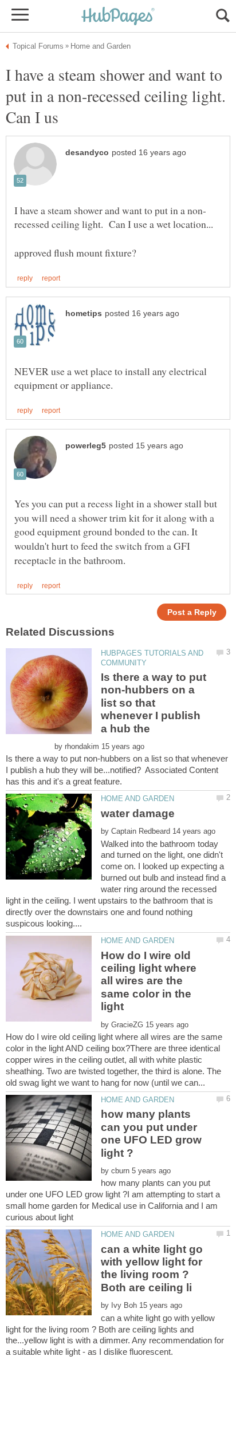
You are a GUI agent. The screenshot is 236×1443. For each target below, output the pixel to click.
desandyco (87, 152)
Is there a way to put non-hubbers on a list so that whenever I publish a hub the (153, 703)
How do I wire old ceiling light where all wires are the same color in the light (148, 981)
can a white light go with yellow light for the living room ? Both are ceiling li (152, 1268)
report (51, 278)
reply (25, 278)
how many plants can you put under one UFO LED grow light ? (151, 1133)
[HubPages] (118, 17)
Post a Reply (192, 612)
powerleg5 (85, 445)
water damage (138, 813)
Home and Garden (137, 798)
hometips (83, 313)
